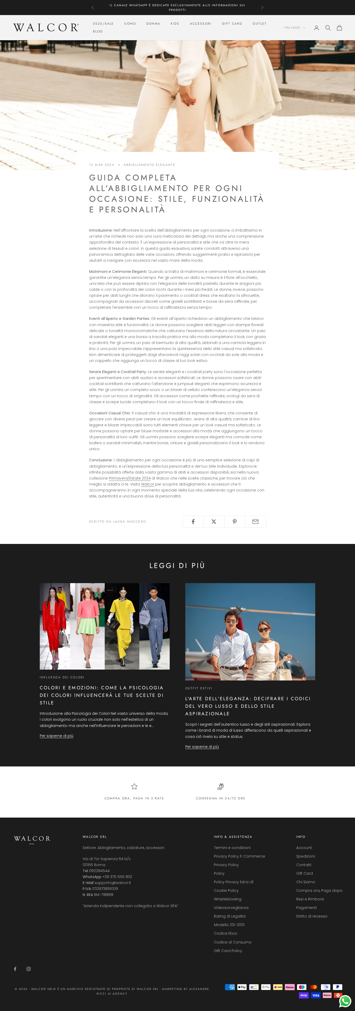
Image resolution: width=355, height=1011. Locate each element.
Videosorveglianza (231, 907)
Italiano (292, 28)
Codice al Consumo (233, 942)
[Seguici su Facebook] (15, 969)
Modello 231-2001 (229, 924)
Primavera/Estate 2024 (130, 478)
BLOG (98, 31)
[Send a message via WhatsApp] (345, 1001)
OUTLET (260, 23)
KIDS (175, 23)
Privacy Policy (226, 864)
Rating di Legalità (230, 916)
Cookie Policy (226, 890)
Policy (219, 873)
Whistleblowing (227, 899)
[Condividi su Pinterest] (235, 521)
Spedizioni (305, 856)
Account (304, 847)
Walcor (147, 484)
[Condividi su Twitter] (213, 521)
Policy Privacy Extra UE (234, 882)
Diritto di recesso (311, 916)
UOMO (130, 23)
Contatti (303, 864)
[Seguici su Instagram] (28, 969)
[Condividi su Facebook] (193, 521)
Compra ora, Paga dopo (319, 890)
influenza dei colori (62, 677)
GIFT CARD (232, 23)
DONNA (153, 23)
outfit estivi (198, 688)
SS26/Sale (103, 23)
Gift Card (304, 873)
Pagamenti (306, 907)
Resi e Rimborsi (310, 899)
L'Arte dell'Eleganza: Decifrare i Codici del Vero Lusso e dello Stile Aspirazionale (248, 706)
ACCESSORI (201, 23)
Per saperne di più (56, 735)
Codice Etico (225, 933)
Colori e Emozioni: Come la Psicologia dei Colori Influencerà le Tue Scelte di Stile (102, 695)
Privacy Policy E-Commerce (239, 856)
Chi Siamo (305, 882)
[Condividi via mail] (255, 521)
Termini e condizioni (232, 847)
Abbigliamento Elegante (150, 165)
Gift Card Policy (228, 950)
